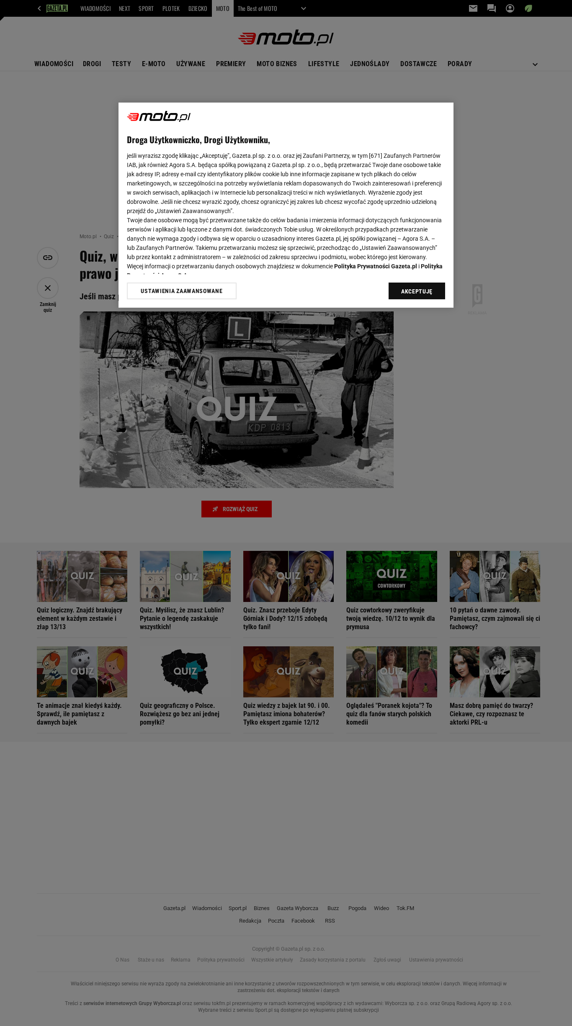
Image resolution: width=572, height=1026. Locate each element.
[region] (286, 205)
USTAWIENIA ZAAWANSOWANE (181, 291)
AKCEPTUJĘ (417, 291)
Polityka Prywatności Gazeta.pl (375, 266)
